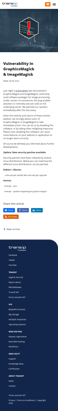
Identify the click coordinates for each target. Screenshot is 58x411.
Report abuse (15, 282)
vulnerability (22, 90)
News (11, 381)
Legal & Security (16, 277)
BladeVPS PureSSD (17, 309)
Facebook (13, 255)
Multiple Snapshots (17, 319)
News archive (13, 229)
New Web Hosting (17, 341)
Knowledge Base (16, 363)
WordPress (13, 346)
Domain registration (18, 336)
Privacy (12, 400)
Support (12, 358)
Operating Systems (17, 324)
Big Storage (14, 314)
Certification (14, 368)
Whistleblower (15, 287)
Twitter (12, 260)
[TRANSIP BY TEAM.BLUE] (17, 250)
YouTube (13, 265)
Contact (12, 386)
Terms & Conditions (26, 400)
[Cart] (47, 4)
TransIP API (14, 292)
